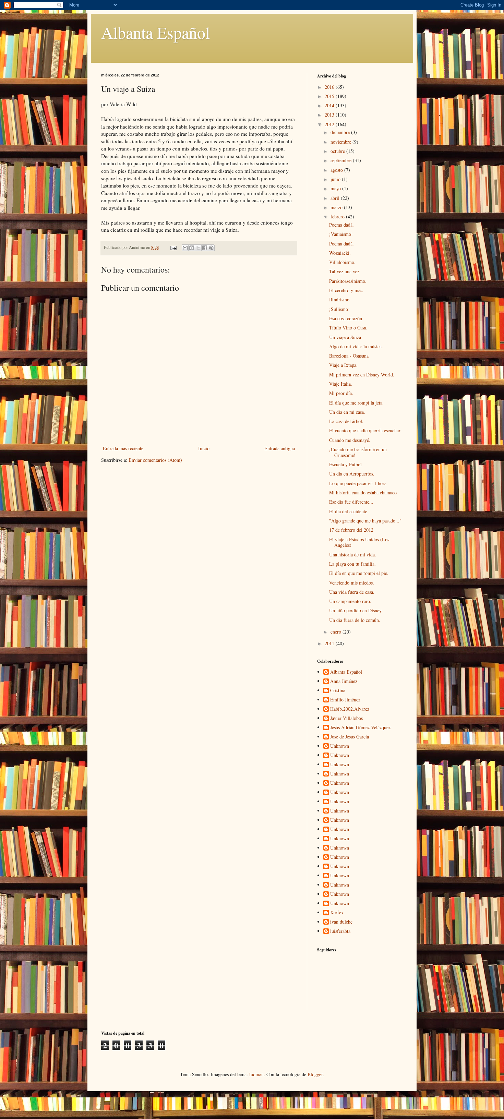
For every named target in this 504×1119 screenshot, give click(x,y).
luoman (256, 1074)
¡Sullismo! (339, 309)
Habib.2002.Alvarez (349, 709)
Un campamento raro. (350, 601)
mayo (336, 188)
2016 (330, 87)
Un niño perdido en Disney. (356, 610)
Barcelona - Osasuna (349, 355)
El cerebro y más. (346, 290)
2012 (330, 124)
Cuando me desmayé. (349, 440)
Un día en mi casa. (347, 412)
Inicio (203, 448)
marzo (337, 207)
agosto (337, 170)
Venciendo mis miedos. (351, 582)
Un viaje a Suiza (345, 337)
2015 (330, 96)
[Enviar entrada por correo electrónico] (173, 247)
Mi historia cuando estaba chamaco (363, 492)
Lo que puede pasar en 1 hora (357, 483)
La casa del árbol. (346, 421)
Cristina (337, 691)
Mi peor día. (341, 393)
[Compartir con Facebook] (204, 247)
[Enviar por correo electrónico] (185, 247)
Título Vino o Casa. (348, 327)
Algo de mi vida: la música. (356, 346)
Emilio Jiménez (345, 700)
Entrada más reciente (123, 448)
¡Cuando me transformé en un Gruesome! (358, 452)
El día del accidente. (349, 511)
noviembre (341, 142)
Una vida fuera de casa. (351, 592)
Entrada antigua (279, 448)
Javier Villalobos (346, 718)
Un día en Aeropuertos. (351, 473)
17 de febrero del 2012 (351, 530)
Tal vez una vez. (345, 271)
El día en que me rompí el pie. (358, 573)
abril (336, 198)
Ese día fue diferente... (351, 501)
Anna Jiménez (343, 681)
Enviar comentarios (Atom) (155, 460)
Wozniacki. (340, 253)
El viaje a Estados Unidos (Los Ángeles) (359, 542)
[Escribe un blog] (191, 247)
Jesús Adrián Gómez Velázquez (360, 728)
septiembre (342, 160)
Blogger (315, 1074)
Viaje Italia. (340, 384)
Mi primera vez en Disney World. (361, 374)
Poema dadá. (341, 224)
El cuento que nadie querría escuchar (364, 430)
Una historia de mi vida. (352, 554)
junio (336, 179)
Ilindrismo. (340, 299)
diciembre (341, 132)
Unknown (339, 746)
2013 (330, 114)
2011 (330, 643)
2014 (330, 105)
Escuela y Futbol (345, 464)
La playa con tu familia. (352, 564)
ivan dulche (341, 922)
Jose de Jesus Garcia (349, 737)
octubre (338, 151)
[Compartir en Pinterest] (211, 247)
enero (337, 631)
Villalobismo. (342, 262)
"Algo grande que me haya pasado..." (365, 520)
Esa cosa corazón (345, 318)
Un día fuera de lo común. (354, 620)
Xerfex (337, 913)
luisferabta (340, 931)
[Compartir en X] (198, 247)
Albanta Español (155, 32)
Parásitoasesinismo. (348, 281)
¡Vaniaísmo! (341, 234)
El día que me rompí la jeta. (356, 402)
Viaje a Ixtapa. (343, 365)
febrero (338, 216)
